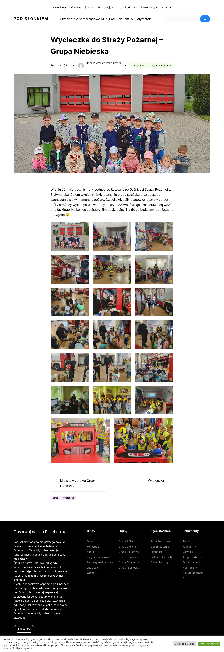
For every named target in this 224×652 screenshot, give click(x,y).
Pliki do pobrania (192, 572)
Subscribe (24, 628)
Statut (186, 541)
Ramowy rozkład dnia (100, 562)
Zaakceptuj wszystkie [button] (209, 644)
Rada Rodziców (160, 541)
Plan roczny (189, 567)
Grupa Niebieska (129, 567)
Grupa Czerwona (129, 562)
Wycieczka (156, 481)
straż (55, 498)
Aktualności (138, 65)
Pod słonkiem (31, 18)
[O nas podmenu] (80, 7)
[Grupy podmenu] (93, 7)
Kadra (90, 551)
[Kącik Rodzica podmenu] (136, 7)
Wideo (91, 572)
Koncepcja (93, 546)
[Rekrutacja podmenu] (113, 7)
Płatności (156, 551)
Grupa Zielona (127, 546)
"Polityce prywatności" (24, 648)
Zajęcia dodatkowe (99, 557)
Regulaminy (189, 546)
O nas (90, 541)
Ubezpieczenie (160, 546)
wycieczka (68, 498)
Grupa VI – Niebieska (160, 65)
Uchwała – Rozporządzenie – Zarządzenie (193, 557)
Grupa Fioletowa (129, 551)
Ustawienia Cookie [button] (184, 643)
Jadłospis (93, 567)
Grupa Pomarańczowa (132, 557)
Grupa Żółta (126, 541)
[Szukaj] (205, 18)
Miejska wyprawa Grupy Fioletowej (78, 483)
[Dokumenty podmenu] (157, 7)
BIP (184, 578)
